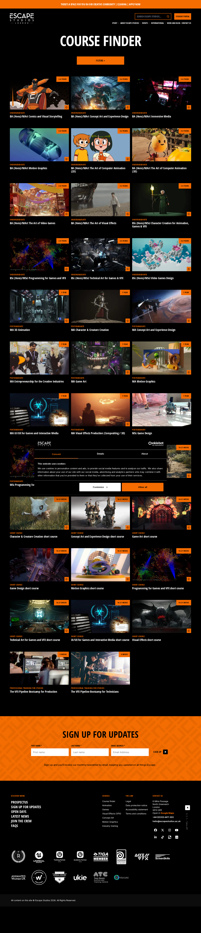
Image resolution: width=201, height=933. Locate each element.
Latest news (20, 816)
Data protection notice (136, 805)
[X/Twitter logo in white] (163, 830)
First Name (36, 745)
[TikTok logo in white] (163, 837)
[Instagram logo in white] (170, 830)
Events (145, 23)
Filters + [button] (100, 60)
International (157, 23)
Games (105, 809)
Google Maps (167, 813)
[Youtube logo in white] (177, 830)
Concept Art (108, 817)
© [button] (66, 107)
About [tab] (144, 453)
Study (114, 23)
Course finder (108, 801)
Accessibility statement (137, 809)
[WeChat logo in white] (170, 837)
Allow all (142, 487)
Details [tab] (100, 453)
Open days (18, 811)
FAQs (14, 825)
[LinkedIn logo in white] (155, 837)
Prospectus (19, 802)
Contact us (186, 23)
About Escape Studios (129, 23)
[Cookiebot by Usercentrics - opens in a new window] (150, 444)
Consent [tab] (56, 454)
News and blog (173, 23)
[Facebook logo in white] (155, 830)
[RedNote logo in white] (177, 837)
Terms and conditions (136, 813)
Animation (107, 805)
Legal (128, 801)
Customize (98, 487)
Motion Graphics (110, 822)
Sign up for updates (26, 807)
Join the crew (21, 821)
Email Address (118, 745)
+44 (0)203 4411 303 (163, 817)
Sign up (157, 752)
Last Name (76, 745)
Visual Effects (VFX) (111, 813)
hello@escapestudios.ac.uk (167, 821)
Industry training (110, 826)
